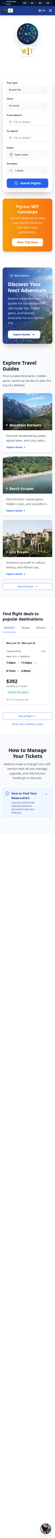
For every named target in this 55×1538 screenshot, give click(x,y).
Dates (10, 147)
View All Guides (25, 586)
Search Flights (30, 183)
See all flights (26, 716)
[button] (27, 802)
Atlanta (40, 627)
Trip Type (12, 82)
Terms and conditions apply (27, 724)
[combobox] (27, 90)
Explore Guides (21, 334)
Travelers (12, 163)
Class (10, 98)
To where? (12, 131)
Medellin (9, 627)
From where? (14, 115)
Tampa (25, 627)
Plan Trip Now (27, 242)
